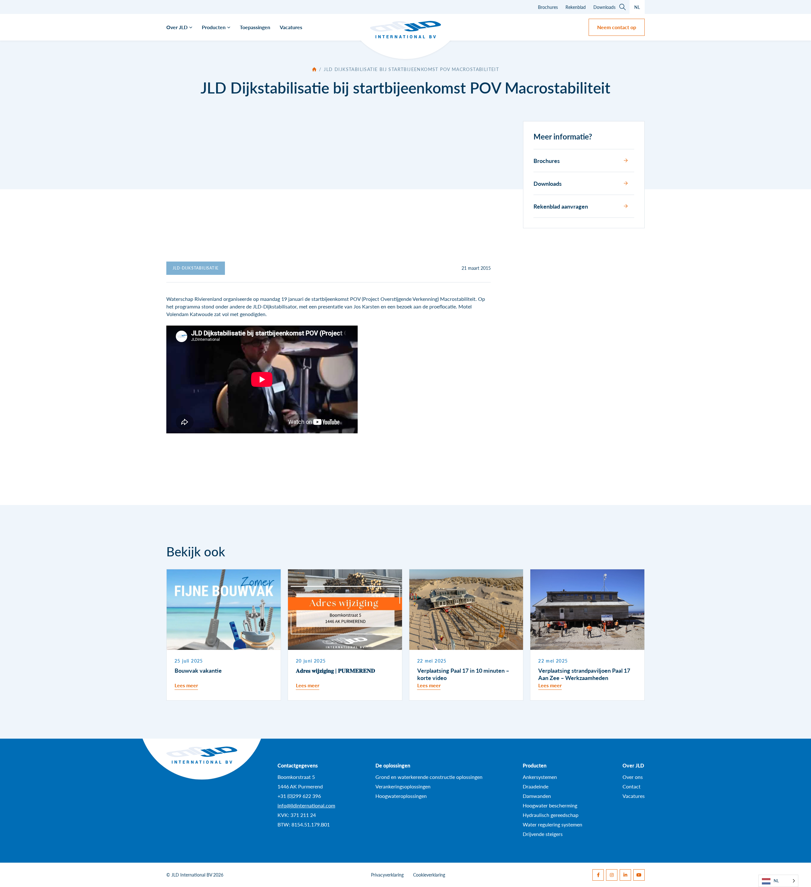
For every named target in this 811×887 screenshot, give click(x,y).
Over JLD (177, 27)
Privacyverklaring (387, 874)
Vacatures (291, 27)
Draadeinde (535, 786)
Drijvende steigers (543, 834)
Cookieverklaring (429, 874)
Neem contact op (616, 27)
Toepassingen (255, 27)
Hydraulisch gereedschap (550, 815)
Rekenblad (575, 7)
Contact (632, 786)
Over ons (633, 776)
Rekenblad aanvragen (560, 206)
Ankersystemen (540, 776)
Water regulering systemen (552, 824)
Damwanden (537, 796)
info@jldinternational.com (306, 805)
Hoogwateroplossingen (401, 796)
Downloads (604, 7)
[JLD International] (405, 29)
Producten (214, 27)
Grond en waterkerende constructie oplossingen (428, 776)
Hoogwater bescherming (550, 805)
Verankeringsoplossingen (403, 786)
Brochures (548, 7)
